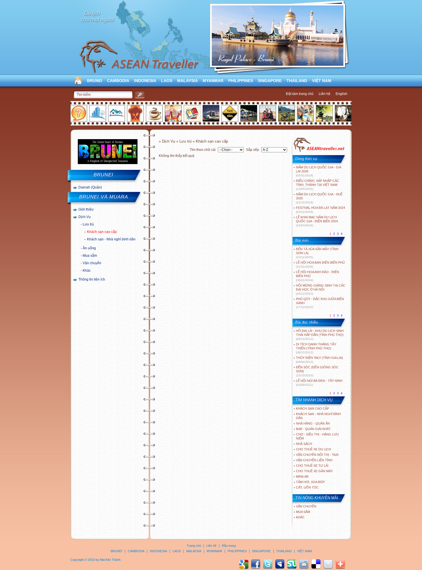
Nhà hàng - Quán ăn (313, 423)
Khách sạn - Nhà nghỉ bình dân (111, 239)
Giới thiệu (86, 209)
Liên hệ (324, 94)
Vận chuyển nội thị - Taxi (317, 454)
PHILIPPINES (240, 80)
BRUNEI (94, 80)
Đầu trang (229, 545)
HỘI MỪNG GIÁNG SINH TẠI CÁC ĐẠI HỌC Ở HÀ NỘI (320, 289)
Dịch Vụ (84, 217)
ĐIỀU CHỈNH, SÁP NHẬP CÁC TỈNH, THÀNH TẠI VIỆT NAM (317, 184)
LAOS (166, 80)
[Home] (319, 151)
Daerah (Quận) (90, 187)
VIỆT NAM (321, 80)
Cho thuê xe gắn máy (314, 471)
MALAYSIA (187, 80)
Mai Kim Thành (110, 559)
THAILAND (297, 80)
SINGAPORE (270, 80)
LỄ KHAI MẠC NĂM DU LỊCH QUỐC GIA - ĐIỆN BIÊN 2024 (317, 221)
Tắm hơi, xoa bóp (310, 482)
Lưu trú (88, 224)
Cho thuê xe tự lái (312, 465)
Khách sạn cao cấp (102, 232)
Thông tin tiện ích (91, 279)
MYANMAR (213, 80)
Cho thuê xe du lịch (313, 449)
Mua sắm (90, 256)
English (341, 94)
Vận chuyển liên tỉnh (314, 460)
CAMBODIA (118, 80)
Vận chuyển (92, 263)
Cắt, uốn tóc (307, 487)
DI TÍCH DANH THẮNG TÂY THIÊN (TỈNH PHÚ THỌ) (316, 348)
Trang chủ (194, 545)
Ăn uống (89, 248)
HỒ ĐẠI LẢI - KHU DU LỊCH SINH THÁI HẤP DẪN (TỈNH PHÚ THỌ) (320, 335)
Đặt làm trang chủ (299, 94)
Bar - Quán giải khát (313, 429)
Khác (87, 271)
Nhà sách (304, 444)
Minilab (302, 476)
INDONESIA (145, 80)
